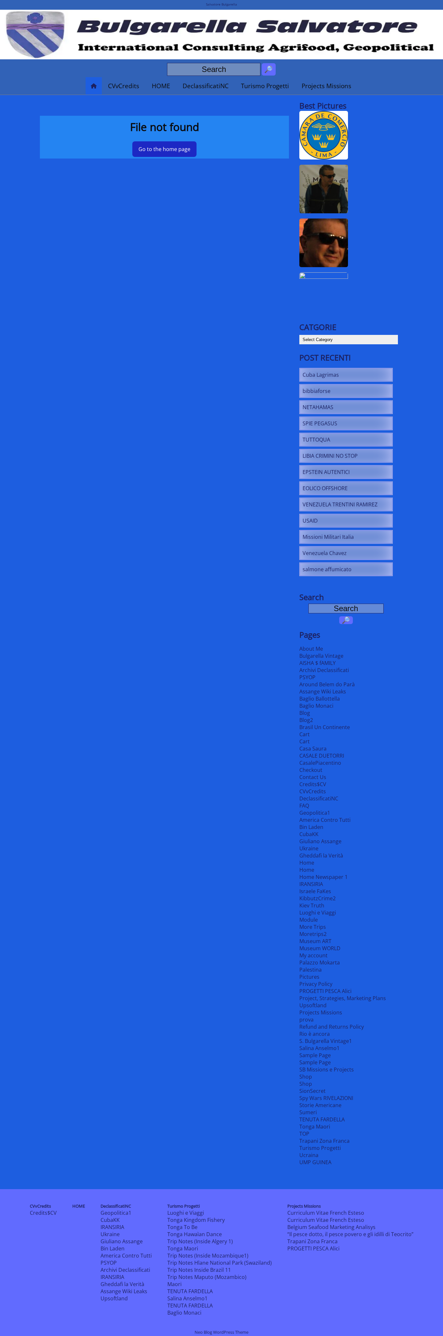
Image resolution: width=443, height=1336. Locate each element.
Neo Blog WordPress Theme (221, 1332)
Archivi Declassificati (324, 670)
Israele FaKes (315, 891)
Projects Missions (326, 85)
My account (313, 955)
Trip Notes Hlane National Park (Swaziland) (219, 1262)
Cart (304, 734)
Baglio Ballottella (319, 698)
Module (308, 919)
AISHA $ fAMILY (317, 663)
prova (306, 1019)
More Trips (312, 926)
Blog (304, 712)
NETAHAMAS (318, 407)
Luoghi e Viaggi (317, 912)
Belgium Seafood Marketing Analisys (331, 1227)
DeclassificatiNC (206, 85)
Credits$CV (312, 784)
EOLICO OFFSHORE (325, 488)
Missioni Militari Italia (328, 536)
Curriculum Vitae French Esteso (325, 1212)
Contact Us (312, 777)
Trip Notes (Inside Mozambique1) (207, 1255)
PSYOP (307, 677)
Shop (305, 1076)
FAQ (304, 805)
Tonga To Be (182, 1227)
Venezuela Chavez (325, 553)
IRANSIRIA (311, 884)
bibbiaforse (316, 391)
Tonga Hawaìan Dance (194, 1234)
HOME (161, 85)
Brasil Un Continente (324, 727)
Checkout (310, 770)
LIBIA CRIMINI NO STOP (330, 455)
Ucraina (308, 1155)
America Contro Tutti (325, 819)
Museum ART (315, 941)
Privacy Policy (315, 983)
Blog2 (306, 720)
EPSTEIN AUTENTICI (326, 472)
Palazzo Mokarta (319, 962)
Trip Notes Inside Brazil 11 (199, 1269)
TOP (304, 1133)
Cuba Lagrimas (321, 374)
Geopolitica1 (314, 812)
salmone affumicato (327, 569)
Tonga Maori (314, 1126)
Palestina (310, 969)
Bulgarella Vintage (321, 655)
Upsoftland (313, 1005)
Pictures (309, 976)
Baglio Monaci (316, 705)
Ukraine (308, 848)
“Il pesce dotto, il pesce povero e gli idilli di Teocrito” (350, 1234)
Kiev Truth (311, 905)
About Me (311, 648)
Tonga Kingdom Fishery (196, 1220)
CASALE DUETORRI (321, 755)
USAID (310, 520)
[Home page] (94, 86)
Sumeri (308, 1112)
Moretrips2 (313, 934)
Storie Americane (320, 1105)
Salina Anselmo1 (319, 1048)
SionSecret (312, 1090)
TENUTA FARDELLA (322, 1119)
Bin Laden (311, 827)
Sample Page (315, 1055)
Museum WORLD (320, 948)
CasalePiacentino (320, 762)
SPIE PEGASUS (320, 423)
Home (306, 862)
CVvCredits (123, 85)
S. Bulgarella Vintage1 (325, 1041)
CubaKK (308, 834)
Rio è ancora (314, 1033)
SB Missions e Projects (326, 1069)
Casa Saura (313, 748)
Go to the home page (164, 149)
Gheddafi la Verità (321, 855)
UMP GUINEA (315, 1162)
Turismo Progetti (265, 85)
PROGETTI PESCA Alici (325, 991)
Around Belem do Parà (327, 684)
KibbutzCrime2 (317, 898)
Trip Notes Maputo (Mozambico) (206, 1277)
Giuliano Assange (320, 841)
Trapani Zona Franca (324, 1140)
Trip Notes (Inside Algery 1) (200, 1241)
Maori (174, 1284)
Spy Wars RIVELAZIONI (326, 1098)
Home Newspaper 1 (323, 877)
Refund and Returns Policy (331, 1026)
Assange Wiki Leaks (322, 691)
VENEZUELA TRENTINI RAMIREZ (340, 504)
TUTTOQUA (316, 439)
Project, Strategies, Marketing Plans (342, 998)
